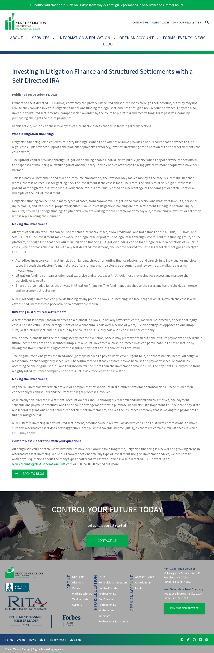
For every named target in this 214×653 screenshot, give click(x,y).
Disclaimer (76, 640)
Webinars (104, 616)
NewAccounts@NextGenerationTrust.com (42, 464)
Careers (77, 605)
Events (185, 38)
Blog (108, 44)
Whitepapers (107, 610)
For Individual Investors (113, 583)
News (200, 38)
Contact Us (140, 23)
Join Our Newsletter (187, 23)
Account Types (144, 577)
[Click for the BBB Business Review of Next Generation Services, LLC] (18, 591)
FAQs (102, 577)
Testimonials (80, 599)
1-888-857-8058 (182, 582)
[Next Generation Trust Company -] (25, 22)
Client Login (160, 23)
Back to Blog (33, 473)
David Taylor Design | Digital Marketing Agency (34, 649)
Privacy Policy (57, 640)
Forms (169, 38)
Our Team (78, 577)
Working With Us (82, 594)
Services (41, 38)
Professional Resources (114, 621)
